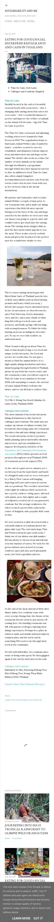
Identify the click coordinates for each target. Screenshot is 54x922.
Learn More (21, 918)
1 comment (17, 838)
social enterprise (35, 700)
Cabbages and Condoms (16, 666)
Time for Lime (12, 396)
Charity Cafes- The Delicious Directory (25, 684)
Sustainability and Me (21, 11)
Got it (38, 918)
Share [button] (7, 696)
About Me (20, 21)
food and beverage (19, 700)
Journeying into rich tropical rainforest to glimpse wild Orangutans (26, 829)
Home (8, 21)
